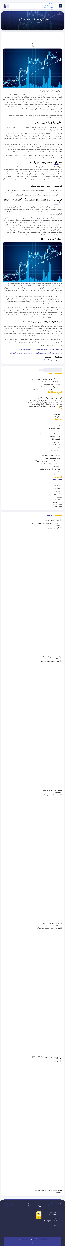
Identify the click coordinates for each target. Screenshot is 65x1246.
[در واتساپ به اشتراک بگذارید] (42, 35)
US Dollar (57, 499)
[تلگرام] (10, 1205)
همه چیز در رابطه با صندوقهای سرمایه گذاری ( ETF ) (45, 389)
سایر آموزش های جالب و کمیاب (51, 455)
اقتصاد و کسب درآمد (27, 22)
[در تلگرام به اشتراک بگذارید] (38, 35)
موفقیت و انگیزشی (55, 472)
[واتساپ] (5, 1205)
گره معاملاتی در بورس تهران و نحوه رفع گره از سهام (45, 379)
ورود (59, 483)
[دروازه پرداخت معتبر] (38, 1215)
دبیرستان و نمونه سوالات (53, 442)
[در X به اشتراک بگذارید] (34, 35)
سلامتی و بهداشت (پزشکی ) (52, 458)
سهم (55, 190)
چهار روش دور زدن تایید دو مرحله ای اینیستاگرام (42, 400)
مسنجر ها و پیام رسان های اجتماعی (50, 469)
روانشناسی (57, 447)
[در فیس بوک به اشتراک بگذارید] (22, 35)
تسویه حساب (48, 5)
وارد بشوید (42, 360)
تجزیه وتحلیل (37, 217)
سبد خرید (51, 3)
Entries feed (57, 485)
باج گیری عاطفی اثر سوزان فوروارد (50, 433)
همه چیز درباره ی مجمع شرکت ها (50, 387)
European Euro (56, 502)
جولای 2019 (57, 417)
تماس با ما (51, 1)
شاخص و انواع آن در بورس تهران (51, 384)
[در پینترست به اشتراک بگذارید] (30, 35)
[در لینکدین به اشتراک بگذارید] (26, 35)
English (55, 494)
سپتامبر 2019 (56, 414)
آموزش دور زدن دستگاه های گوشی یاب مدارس (41, 402)
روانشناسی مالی (55, 450)
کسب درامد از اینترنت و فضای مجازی (49, 463)
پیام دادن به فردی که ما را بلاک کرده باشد (45, 398)
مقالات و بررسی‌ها (49, 7)
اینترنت (58, 431)
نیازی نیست (28, 283)
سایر (59, 452)
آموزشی (58, 425)
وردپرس (58, 491)
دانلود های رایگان (55, 439)
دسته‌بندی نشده (56, 444)
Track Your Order (57, 504)
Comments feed (56, 488)
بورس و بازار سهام (55, 436)
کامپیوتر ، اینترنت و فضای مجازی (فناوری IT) (47, 461)
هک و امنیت (57, 474)
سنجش (52, 9)
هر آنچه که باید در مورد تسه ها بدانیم (50, 381)
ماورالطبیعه (57, 466)
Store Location (58, 506)
